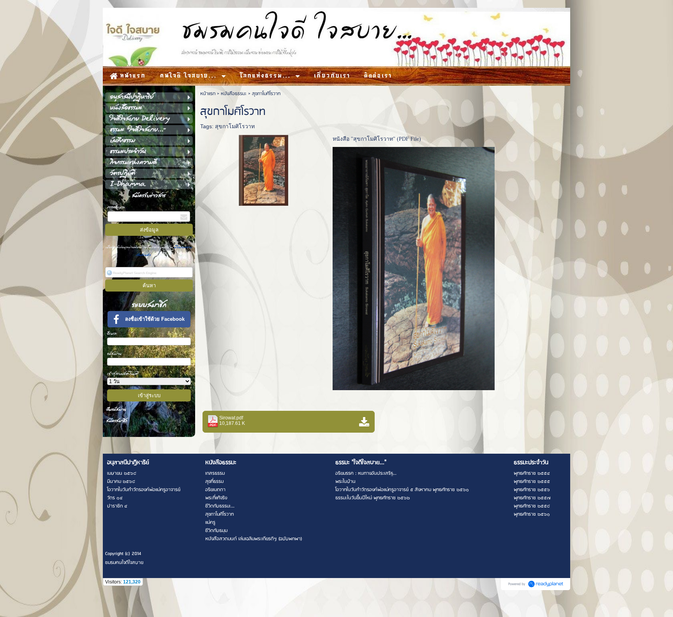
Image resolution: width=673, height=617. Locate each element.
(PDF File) (409, 139)
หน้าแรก (207, 94)
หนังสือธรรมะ (234, 94)
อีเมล (111, 333)
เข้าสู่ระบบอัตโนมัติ (123, 373)
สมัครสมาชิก (116, 420)
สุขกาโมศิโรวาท (235, 126)
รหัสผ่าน (114, 353)
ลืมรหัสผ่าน (116, 409)
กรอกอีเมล (116, 207)
